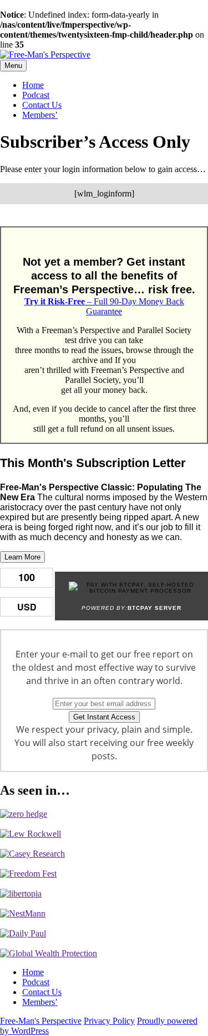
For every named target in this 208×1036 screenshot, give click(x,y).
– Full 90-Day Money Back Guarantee (104, 306)
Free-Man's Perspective (41, 1020)
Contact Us (42, 105)
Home (33, 85)
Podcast (35, 95)
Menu (13, 65)
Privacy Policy (109, 1020)
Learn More (22, 557)
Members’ (40, 115)
